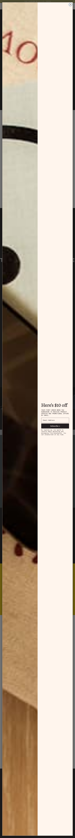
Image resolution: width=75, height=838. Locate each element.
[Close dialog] (70, 4)
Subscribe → (55, 426)
